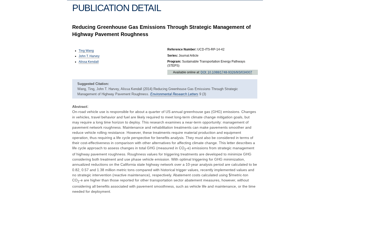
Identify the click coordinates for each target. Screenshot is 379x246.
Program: (174, 61)
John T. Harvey (89, 56)
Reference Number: (181, 49)
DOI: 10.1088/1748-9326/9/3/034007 (226, 72)
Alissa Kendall (89, 62)
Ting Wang (86, 50)
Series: (172, 55)
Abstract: (80, 106)
